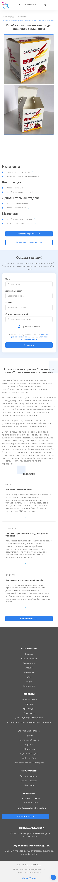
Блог (29, 677)
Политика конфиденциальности (29, 869)
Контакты (29, 672)
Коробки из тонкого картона (19, 219)
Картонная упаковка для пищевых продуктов (29, 722)
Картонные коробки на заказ (19, 224)
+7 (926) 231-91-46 (27, 4)
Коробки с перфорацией (17, 204)
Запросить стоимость (26, 242)
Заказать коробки (26, 234)
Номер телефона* (13, 291)
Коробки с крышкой (15, 188)
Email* (8, 302)
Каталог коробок (29, 659)
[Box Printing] (6, 5)
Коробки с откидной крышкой (20, 192)
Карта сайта (29, 686)
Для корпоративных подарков (29, 763)
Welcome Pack (29, 758)
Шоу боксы (29, 749)
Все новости (26, 619)
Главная (29, 654)
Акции (29, 681)
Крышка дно (29, 709)
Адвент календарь (29, 754)
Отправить (29, 345)
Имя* (8, 279)
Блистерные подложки (29, 731)
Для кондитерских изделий (29, 718)
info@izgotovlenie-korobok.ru (32, 808)
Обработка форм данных (29, 873)
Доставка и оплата (29, 776)
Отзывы (29, 668)
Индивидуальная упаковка (18, 172)
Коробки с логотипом (16, 208)
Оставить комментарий (16, 314)
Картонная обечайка (29, 740)
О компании (29, 663)
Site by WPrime (29, 878)
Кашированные (29, 699)
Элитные (29, 704)
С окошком (29, 713)
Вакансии (29, 785)
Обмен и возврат (29, 781)
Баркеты (29, 744)
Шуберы (29, 735)
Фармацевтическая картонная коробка (23, 176)
